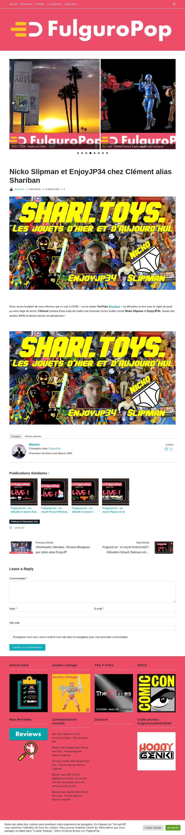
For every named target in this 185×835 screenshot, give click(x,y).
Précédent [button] (14, 103)
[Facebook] (166, 449)
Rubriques (27, 4)
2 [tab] (82, 153)
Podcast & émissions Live (24, 521)
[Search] (174, 4)
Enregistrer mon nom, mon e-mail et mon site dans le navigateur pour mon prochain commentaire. (70, 637)
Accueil (13, 4)
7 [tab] (103, 153)
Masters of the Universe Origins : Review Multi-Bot (70, 738)
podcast (19, 527)
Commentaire (18, 578)
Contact (40, 4)
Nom (13, 608)
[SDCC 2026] (54, 104)
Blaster (19, 189)
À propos (16, 436)
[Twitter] (171, 449)
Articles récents (33, 436)
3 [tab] (86, 153)
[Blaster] (19, 451)
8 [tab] (107, 153)
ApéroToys (71, 4)
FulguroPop (54, 448)
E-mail (99, 608)
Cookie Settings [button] (153, 827)
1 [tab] (78, 153)
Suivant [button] (171, 103)
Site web (14, 622)
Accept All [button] (173, 827)
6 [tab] (99, 153)
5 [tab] (95, 153)
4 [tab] (90, 153)
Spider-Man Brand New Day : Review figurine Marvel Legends (70, 751)
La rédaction (54, 4)
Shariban (114, 306)
